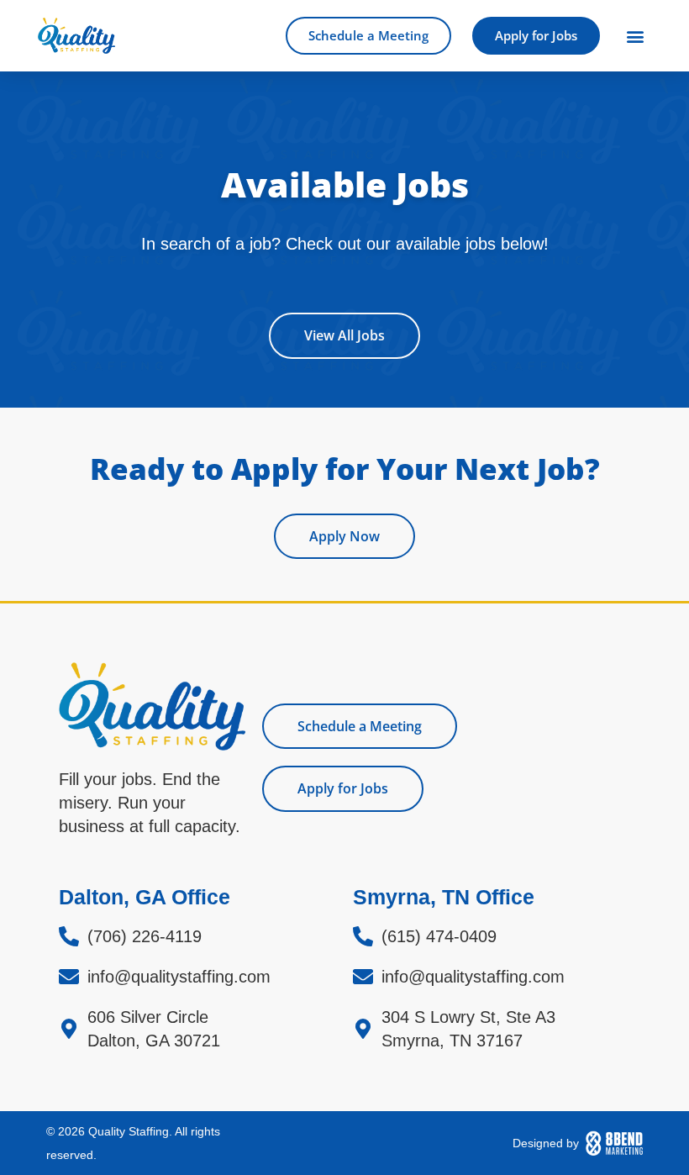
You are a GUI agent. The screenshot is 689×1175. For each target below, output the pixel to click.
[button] (635, 36)
